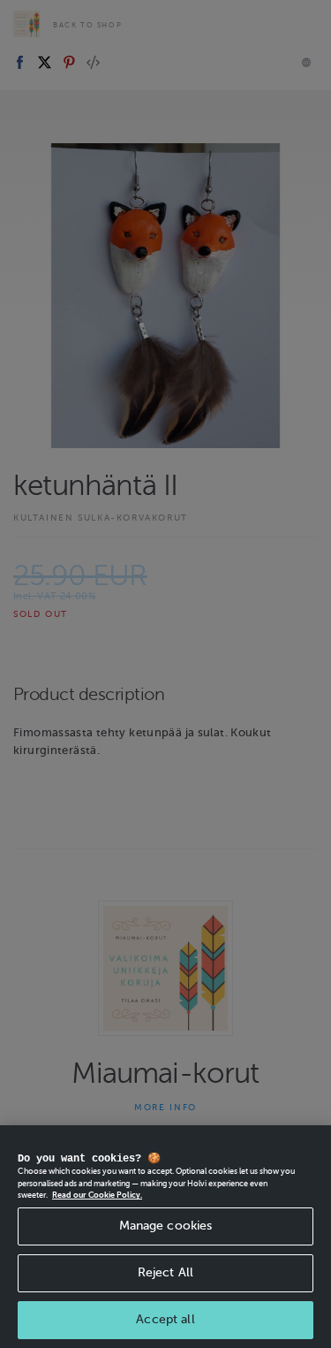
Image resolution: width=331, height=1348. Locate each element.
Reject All (165, 1272)
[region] (165, 1236)
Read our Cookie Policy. (97, 1195)
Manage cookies (166, 1225)
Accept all (165, 1319)
